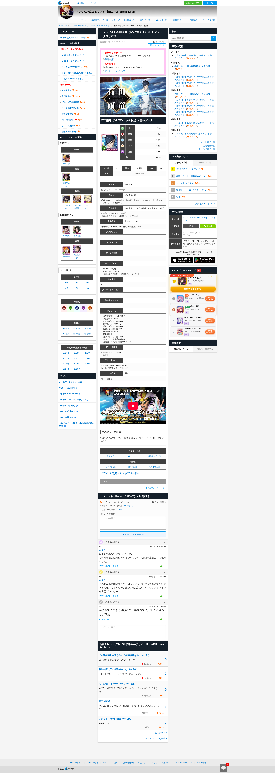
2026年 (66, 353)
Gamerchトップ (75, 763)
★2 (76, 288)
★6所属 (66, 328)
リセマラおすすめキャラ (72, 67)
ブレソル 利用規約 (67, 405)
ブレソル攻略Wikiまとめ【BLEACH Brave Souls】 (107, 11)
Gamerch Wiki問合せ (68, 388)
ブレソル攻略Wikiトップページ (72, 38)
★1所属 (87, 334)
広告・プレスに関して (147, 763)
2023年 (66, 358)
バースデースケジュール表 (70, 382)
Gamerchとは (93, 763)
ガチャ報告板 (67, 114)
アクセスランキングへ (205, 203)
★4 (87, 282)
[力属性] (64, 308)
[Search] (213, 38)
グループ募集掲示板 (70, 102)
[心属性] (83, 308)
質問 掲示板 (111, 467)
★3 (66, 288)
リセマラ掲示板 (209, 20)
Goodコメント (205, 162)
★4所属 (87, 328)
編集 (82, 3)
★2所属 (76, 334)
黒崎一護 (109, 59)
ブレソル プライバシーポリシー (72, 400)
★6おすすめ (132, 456)
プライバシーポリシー (183, 763)
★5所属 (76, 328)
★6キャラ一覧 (161, 20)
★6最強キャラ (129, 20)
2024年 (88, 353)
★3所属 (66, 334)
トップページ (81, 20)
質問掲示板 (177, 20)
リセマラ (111, 456)
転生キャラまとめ (113, 20)
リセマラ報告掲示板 (70, 108)
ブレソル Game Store (68, 394)
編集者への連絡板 (69, 131)
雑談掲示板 (193, 20)
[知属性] (90, 308)
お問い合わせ (128, 763)
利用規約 (165, 763)
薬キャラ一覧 (145, 20)
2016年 (77, 369)
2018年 (88, 364)
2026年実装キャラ (97, 20)
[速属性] (77, 308)
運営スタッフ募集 (110, 763)
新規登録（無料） (193, 3)
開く (164, 542)
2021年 (88, 358)
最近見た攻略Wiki (205, 349)
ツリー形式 (128, 506)
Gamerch (64, 3)
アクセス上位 (181, 162)
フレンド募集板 (68, 126)
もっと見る (160, 733)
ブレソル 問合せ (66, 417)
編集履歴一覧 (209, 145)
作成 (94, 3)
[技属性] (71, 308)
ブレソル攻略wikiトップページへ (121, 473)
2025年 (77, 353)
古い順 (120, 510)
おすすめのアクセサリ (73, 79)
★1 (87, 288)
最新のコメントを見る (134, 534)
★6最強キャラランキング (73, 55)
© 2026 (61, 769)
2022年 (77, 358)
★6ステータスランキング (73, 61)
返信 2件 (105, 619)
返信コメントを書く (110, 566)
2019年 (77, 364)
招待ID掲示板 (154, 467)
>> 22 (102, 550)
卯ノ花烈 (120, 70)
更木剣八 (109, 70)
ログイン (210, 3)
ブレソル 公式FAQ (67, 411)
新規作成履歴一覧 (207, 149)
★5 (76, 282)
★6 (66, 282)
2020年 (66, 364)
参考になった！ (156, 45)
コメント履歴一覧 (207, 142)
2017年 (66, 369)
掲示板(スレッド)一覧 (155, 738)
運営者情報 (201, 763)
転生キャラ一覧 (154, 456)
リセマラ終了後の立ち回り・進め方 (77, 73)
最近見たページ (181, 349)
